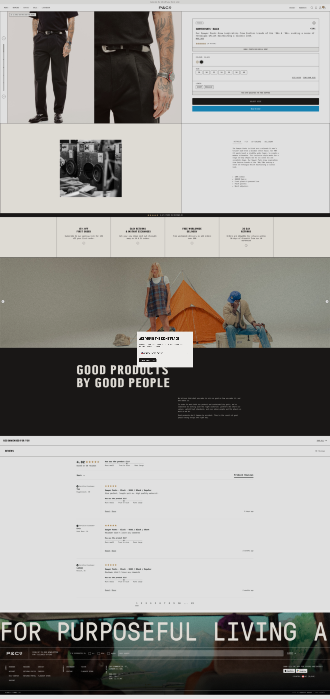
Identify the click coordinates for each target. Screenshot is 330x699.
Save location (148, 360)
